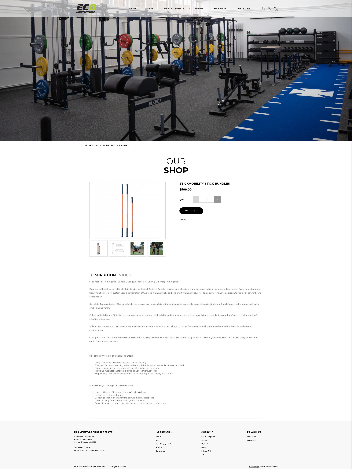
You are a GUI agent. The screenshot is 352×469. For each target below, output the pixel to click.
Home (88, 145)
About (158, 437)
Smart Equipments (164, 444)
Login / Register (208, 437)
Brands (159, 447)
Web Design (254, 467)
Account (205, 440)
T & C (203, 455)
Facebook (251, 440)
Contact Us (160, 451)
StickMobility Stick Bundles (115, 145)
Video (125, 275)
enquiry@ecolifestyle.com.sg (92, 450)
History (204, 447)
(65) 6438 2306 (84, 448)
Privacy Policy (207, 451)
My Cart (204, 444)
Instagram (251, 437)
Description (102, 275)
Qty (181, 200)
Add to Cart (191, 211)
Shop (96, 145)
